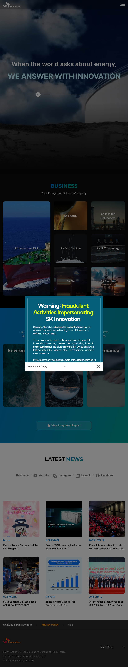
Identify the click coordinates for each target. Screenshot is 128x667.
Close (98, 366)
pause (65, 366)
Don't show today (37, 366)
